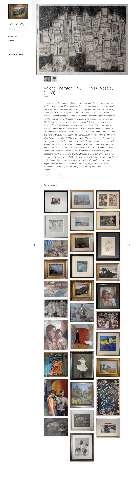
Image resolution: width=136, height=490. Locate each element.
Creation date (47, 175)
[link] (18, 11)
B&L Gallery (16, 24)
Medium (61, 175)
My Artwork (12, 37)
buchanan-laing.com (17, 54)
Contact (11, 41)
